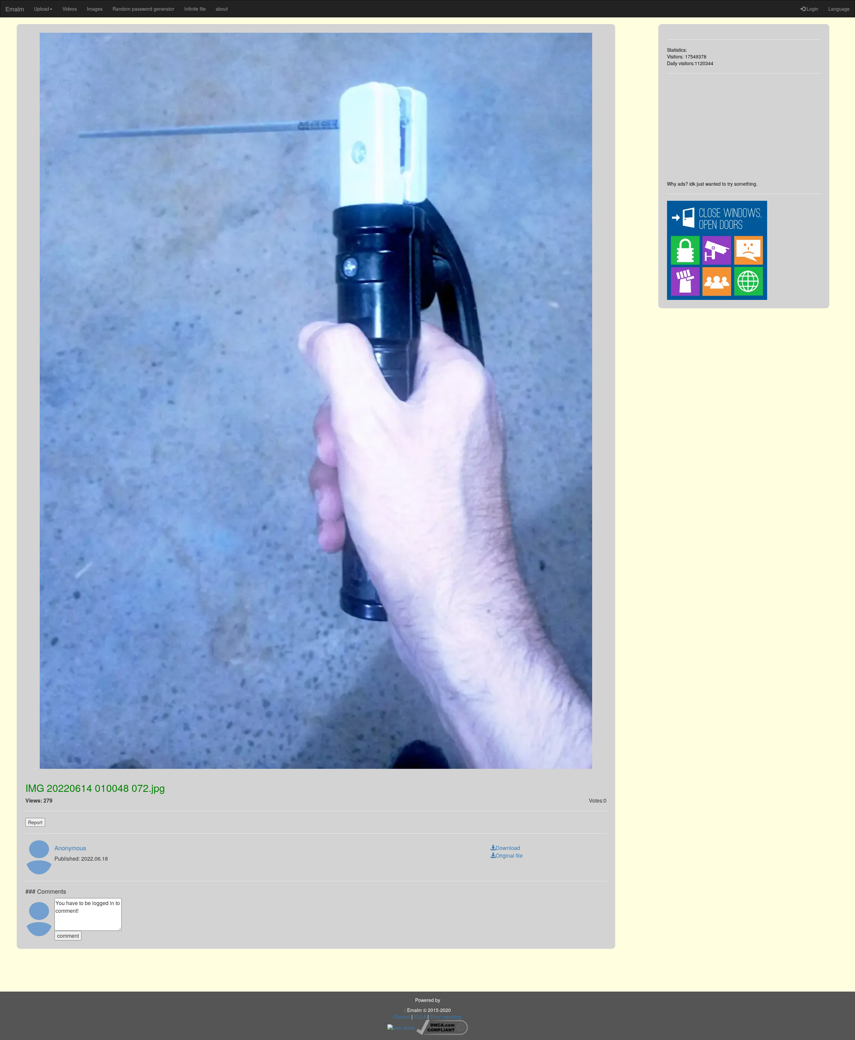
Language (839, 8)
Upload (41, 8)
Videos (69, 8)
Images (95, 8)
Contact (402, 1016)
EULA (420, 1016)
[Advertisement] (744, 127)
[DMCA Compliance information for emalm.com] (442, 1026)
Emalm (14, 8)
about (222, 8)
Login (811, 8)
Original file (509, 855)
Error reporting (445, 1016)
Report (35, 822)
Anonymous (70, 847)
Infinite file (195, 8)
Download (508, 848)
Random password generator (143, 8)
